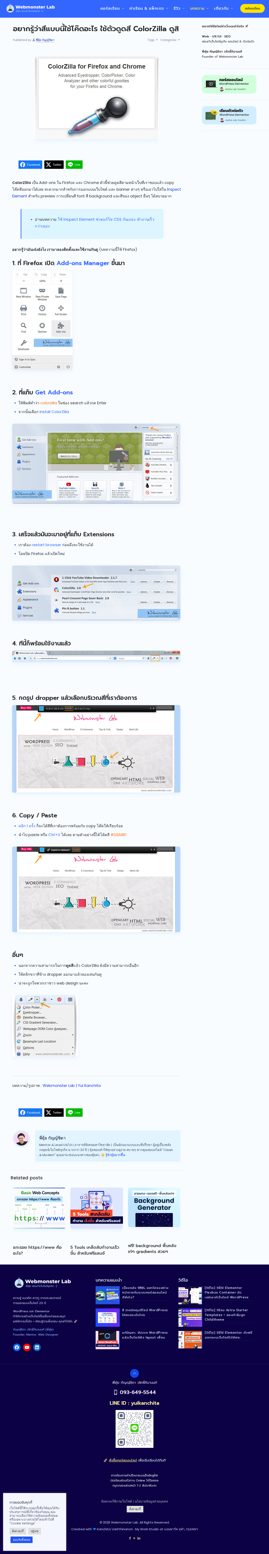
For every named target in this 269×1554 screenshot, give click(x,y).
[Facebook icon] (130, 1538)
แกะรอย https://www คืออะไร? (37, 1250)
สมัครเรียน (252, 8)
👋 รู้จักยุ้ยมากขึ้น (113, 1155)
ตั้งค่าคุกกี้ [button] (135, 1509)
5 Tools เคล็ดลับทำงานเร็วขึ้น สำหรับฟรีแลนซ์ (94, 1250)
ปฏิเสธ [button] (34, 1531)
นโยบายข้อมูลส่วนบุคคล (151, 1501)
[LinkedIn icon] (139, 1538)
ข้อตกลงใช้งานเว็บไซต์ (116, 1501)
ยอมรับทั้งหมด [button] (21, 1540)
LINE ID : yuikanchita (134, 1403)
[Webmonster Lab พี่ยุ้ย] (30, 8)
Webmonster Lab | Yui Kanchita (72, 1085)
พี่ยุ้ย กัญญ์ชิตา (45, 40)
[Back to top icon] (134, 1373)
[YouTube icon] (134, 1538)
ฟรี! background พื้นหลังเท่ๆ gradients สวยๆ (152, 1248)
